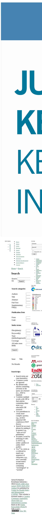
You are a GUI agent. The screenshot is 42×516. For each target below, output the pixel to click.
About (17, 244)
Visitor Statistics (38, 282)
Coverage (15, 341)
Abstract (15, 300)
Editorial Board (38, 277)
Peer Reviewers (38, 280)
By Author (37, 410)
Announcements (20, 256)
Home (17, 242)
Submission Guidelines (39, 262)
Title (13, 297)
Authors (15, 294)
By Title (37, 412)
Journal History (20, 262)
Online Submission (39, 259)
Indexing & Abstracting (22, 260)
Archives (18, 254)
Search (17, 250)
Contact (18, 264)
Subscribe (38, 385)
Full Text (15, 303)
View (37, 384)
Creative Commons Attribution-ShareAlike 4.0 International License (20, 499)
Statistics (18, 258)
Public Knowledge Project (18, 506)
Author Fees (37, 264)
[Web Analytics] (15, 511)
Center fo (14, 490)
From (14, 317)
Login (17, 246)
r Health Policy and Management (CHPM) (20, 492)
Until (13, 320)
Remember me (37, 251)
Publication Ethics (38, 271)
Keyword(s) (16, 333)
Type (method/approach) (19, 337)
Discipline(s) (16, 330)
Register (18, 248)
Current (18, 252)
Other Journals (38, 415)
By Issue (37, 407)
